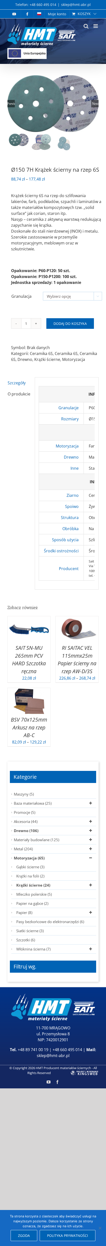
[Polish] (39, 14)
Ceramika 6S (41, 353)
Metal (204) (23, 848)
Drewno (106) (26, 830)
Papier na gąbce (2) (32, 903)
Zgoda (24, 1235)
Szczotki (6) (25, 939)
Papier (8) (24, 912)
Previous (11, 103)
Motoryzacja (73, 359)
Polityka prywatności (67, 1235)
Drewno (25, 359)
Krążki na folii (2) (30, 876)
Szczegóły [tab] (17, 383)
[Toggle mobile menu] (96, 26)
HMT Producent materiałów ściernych (63, 1068)
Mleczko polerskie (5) (34, 894)
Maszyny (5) (24, 794)
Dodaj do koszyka (70, 323)
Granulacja (21, 296)
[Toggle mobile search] (86, 26)
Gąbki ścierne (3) (30, 866)
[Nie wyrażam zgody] (99, 1228)
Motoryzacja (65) (29, 857)
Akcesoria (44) (25, 821)
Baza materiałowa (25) (33, 803)
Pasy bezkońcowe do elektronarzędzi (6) (50, 921)
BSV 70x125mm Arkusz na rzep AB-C (29, 727)
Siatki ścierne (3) (30, 930)
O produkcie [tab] (19, 394)
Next (95, 103)
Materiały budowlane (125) (36, 839)
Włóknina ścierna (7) (33, 949)
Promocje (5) (24, 812)
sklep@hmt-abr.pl (76, 4)
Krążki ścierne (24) (33, 885)
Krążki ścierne (47, 359)
